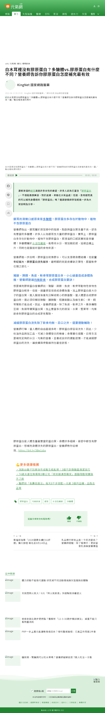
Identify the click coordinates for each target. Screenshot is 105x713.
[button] (98, 14)
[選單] (98, 6)
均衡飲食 (40, 279)
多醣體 (47, 219)
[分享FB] (8, 186)
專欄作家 (82, 703)
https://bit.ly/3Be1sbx (32, 450)
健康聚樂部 (34, 703)
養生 (16, 13)
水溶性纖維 (39, 243)
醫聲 (93, 13)
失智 (84, 13)
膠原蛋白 (86, 190)
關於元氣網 (23, 703)
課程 (64, 13)
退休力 (74, 13)
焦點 (7, 13)
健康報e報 (39, 691)
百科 (47, 13)
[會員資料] (94, 6)
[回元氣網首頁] (16, 6)
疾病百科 (55, 703)
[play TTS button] (16, 175)
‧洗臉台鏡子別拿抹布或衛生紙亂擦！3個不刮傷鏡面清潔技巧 (53, 469)
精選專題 (45, 703)
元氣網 (13, 63)
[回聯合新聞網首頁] (7, 6)
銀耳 (32, 190)
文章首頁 (72, 703)
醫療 (38, 13)
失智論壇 (27, 13)
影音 (56, 13)
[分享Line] (8, 195)
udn (7, 63)
